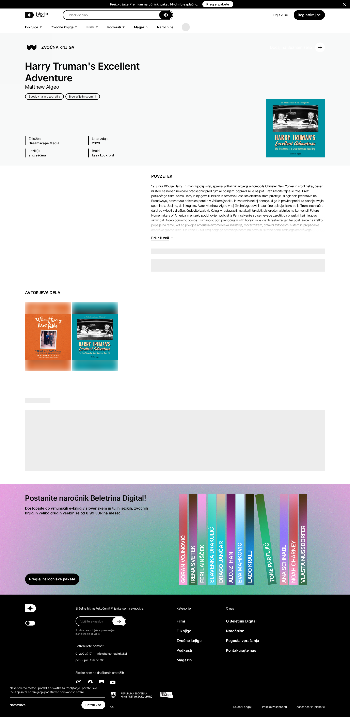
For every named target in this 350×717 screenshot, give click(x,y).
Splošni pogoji (242, 707)
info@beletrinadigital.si (112, 653)
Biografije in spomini (82, 96)
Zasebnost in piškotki (311, 707)
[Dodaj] (320, 47)
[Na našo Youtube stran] (113, 682)
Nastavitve (18, 705)
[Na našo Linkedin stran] (101, 682)
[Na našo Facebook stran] (90, 682)
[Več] (186, 27)
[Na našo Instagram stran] (79, 682)
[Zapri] (165, 15)
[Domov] (36, 15)
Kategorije (184, 608)
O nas (230, 608)
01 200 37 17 (84, 653)
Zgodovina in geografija (44, 96)
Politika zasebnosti (274, 707)
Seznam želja (299, 47)
